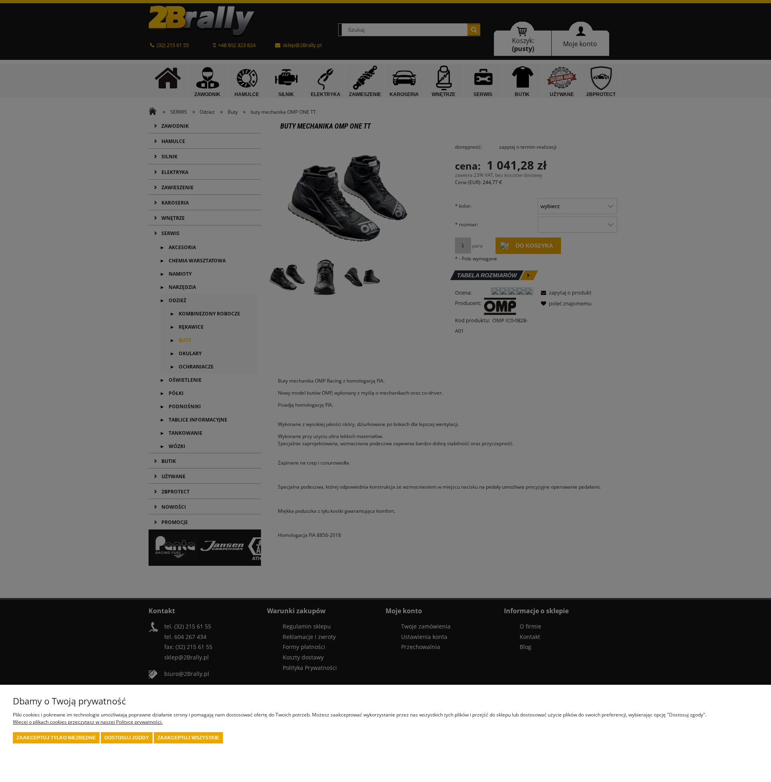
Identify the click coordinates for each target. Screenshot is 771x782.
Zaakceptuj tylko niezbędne (56, 738)
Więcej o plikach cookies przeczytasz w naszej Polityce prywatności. (88, 722)
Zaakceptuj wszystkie (188, 738)
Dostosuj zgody (126, 738)
